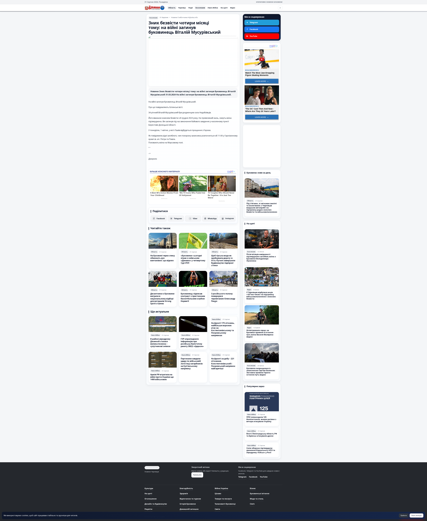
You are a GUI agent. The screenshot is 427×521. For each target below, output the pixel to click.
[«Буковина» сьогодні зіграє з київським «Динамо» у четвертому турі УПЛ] (193, 241)
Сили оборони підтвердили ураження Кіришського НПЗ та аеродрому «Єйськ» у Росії (260, 450)
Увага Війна (213, 8)
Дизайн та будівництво (156, 504)
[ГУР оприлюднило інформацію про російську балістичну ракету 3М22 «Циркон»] (193, 324)
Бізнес (253, 488)
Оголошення (150, 499)
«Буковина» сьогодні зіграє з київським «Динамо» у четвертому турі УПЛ (193, 259)
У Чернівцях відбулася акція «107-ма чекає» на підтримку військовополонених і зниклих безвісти (261, 295)
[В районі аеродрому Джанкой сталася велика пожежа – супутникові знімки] (163, 324)
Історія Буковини (188, 504)
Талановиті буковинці (225, 504)
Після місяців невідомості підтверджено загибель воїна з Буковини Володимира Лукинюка (261, 257)
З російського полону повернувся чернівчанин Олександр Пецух (223, 297)
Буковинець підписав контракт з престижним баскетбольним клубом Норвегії (193, 297)
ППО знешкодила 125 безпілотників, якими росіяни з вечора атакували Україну (261, 419)
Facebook (253, 477)
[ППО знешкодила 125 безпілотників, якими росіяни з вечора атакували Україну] (262, 401)
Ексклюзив (200, 8)
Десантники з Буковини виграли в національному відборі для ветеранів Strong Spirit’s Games (162, 298)
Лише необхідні (416, 515)
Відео (232, 8)
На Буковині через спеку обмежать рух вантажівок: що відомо (162, 258)
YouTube (263, 477)
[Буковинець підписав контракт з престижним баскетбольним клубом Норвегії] (193, 279)
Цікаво (218, 493)
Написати (197, 475)
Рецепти (148, 509)
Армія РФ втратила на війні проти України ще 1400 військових (162, 377)
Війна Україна (221, 488)
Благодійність (186, 488)
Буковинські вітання (259, 493)
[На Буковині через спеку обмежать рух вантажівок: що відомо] (163, 241)
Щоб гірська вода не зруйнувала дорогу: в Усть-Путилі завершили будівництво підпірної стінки (223, 260)
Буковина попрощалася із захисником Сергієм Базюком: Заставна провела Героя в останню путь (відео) (260, 371)
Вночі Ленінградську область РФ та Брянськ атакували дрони (261, 434)
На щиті (224, 8)
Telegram (242, 477)
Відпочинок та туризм (190, 499)
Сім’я (252, 504)
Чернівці (182, 8)
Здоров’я (184, 493)
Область (171, 8)
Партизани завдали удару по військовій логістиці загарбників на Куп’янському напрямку (192, 363)
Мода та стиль (256, 499)
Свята (217, 509)
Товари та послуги (223, 499)
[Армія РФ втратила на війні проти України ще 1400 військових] (163, 360)
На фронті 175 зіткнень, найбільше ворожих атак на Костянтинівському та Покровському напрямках (223, 329)
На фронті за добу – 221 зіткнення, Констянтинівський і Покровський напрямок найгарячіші (223, 363)
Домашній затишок (189, 509)
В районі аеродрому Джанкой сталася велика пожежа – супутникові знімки (160, 343)
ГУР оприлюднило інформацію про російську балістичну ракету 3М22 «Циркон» (192, 343)
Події (190, 8)
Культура (149, 488)
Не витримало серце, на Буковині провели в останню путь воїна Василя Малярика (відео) (259, 333)
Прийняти (404, 515)
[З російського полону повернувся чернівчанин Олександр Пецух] (223, 279)
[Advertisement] (262, 146)
